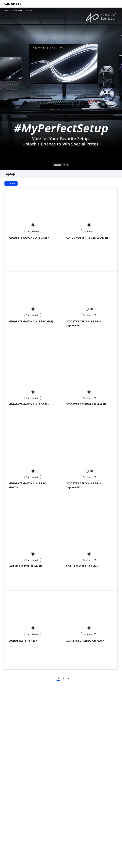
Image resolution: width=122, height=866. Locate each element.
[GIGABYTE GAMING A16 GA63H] (33, 374)
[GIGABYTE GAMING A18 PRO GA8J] (33, 291)
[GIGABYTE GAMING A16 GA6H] (89, 610)
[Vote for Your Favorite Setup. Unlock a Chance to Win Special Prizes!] (61, 89)
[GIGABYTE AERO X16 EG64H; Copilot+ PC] (89, 291)
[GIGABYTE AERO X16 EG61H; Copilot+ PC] (89, 453)
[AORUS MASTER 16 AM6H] (89, 536)
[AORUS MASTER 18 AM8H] (33, 536)
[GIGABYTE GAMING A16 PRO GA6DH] (33, 453)
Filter (12, 183)
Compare (17, 265)
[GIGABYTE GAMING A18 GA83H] (89, 374)
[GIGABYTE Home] (13, 4)
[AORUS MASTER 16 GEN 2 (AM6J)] (89, 207)
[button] (33, 225)
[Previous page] (53, 677)
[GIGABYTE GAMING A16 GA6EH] (33, 207)
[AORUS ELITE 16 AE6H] (33, 610)
